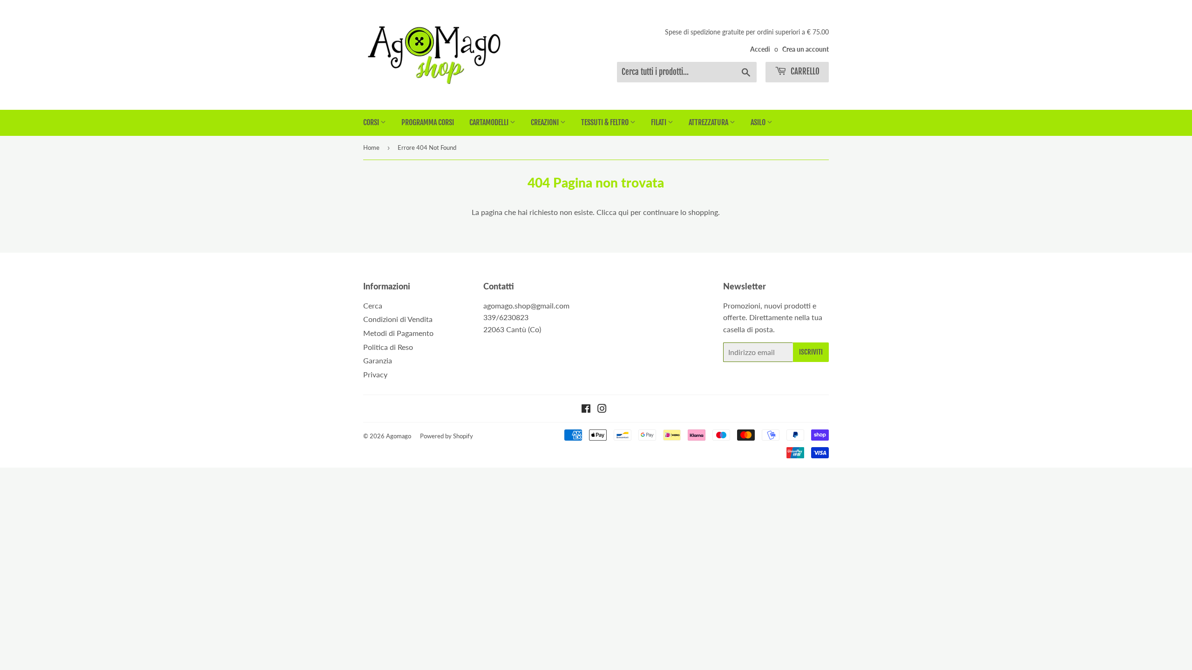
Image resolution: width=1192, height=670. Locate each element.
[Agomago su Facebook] (586, 409)
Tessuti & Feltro (605, 122)
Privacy (375, 374)
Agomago (398, 436)
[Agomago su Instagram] (602, 409)
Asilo (759, 122)
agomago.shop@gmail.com (526, 305)
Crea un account (805, 49)
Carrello (804, 71)
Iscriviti (811, 352)
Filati (659, 122)
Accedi (760, 49)
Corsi (371, 122)
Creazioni (545, 122)
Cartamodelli (489, 122)
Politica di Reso (388, 346)
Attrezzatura (709, 122)
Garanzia (377, 360)
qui (623, 212)
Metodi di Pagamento (398, 332)
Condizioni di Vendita (398, 319)
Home (371, 147)
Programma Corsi (427, 122)
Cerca (372, 305)
